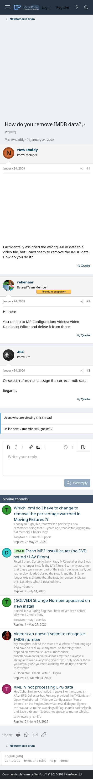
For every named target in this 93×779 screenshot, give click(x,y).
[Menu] (7, 7)
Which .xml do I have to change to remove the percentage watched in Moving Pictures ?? (47, 513)
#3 (88, 370)
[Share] (82, 168)
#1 (88, 168)
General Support (40, 537)
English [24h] (14, 756)
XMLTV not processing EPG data (43, 687)
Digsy (17, 587)
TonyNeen (20, 537)
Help (52, 760)
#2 (88, 301)
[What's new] (76, 7)
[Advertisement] (46, 72)
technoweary (22, 717)
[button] (8, 447)
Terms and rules (35, 760)
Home (64, 760)
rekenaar (25, 282)
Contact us (12, 760)
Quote (85, 265)
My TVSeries (37, 620)
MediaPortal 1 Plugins (46, 673)
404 (20, 351)
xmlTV (37, 717)
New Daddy (16, 139)
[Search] (86, 7)
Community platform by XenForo (42, 774)
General (28, 587)
